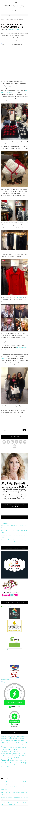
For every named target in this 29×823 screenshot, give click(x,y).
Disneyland (14, 738)
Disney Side (8, 740)
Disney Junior (7, 738)
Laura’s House (4, 358)
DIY (12, 740)
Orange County (13, 757)
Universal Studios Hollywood (10, 765)
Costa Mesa (21, 736)
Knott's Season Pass (19, 751)
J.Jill (9, 416)
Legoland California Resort (11, 755)
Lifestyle (11, 29)
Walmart (21, 765)
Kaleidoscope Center (20, 747)
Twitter (18, 416)
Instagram (25, 416)
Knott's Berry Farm (9, 749)
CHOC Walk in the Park (14, 736)
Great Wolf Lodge (13, 743)
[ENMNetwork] (14, 626)
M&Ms (23, 755)
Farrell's (23, 740)
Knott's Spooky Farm (10, 753)
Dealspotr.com (14, 726)
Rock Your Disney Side (24, 758)
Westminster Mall (6, 766)
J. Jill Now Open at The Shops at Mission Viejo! (12, 25)
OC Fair (4, 758)
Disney (3, 738)
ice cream (14, 745)
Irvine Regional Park (11, 747)
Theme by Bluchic (14, 821)
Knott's (25, 747)
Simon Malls (5, 760)
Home (3, 15)
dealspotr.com (14, 710)
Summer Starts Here (13, 760)
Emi (14, 740)
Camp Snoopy (7, 736)
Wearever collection (8, 252)
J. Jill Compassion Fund (21, 347)
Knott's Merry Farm (9, 751)
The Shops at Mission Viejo (11, 92)
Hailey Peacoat (19, 297)
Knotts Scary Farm (18, 753)
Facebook (14, 416)
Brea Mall (3, 736)
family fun (19, 740)
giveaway (4, 742)
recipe (20, 758)
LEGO (24, 753)
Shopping (16, 29)
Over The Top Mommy (17, 820)
